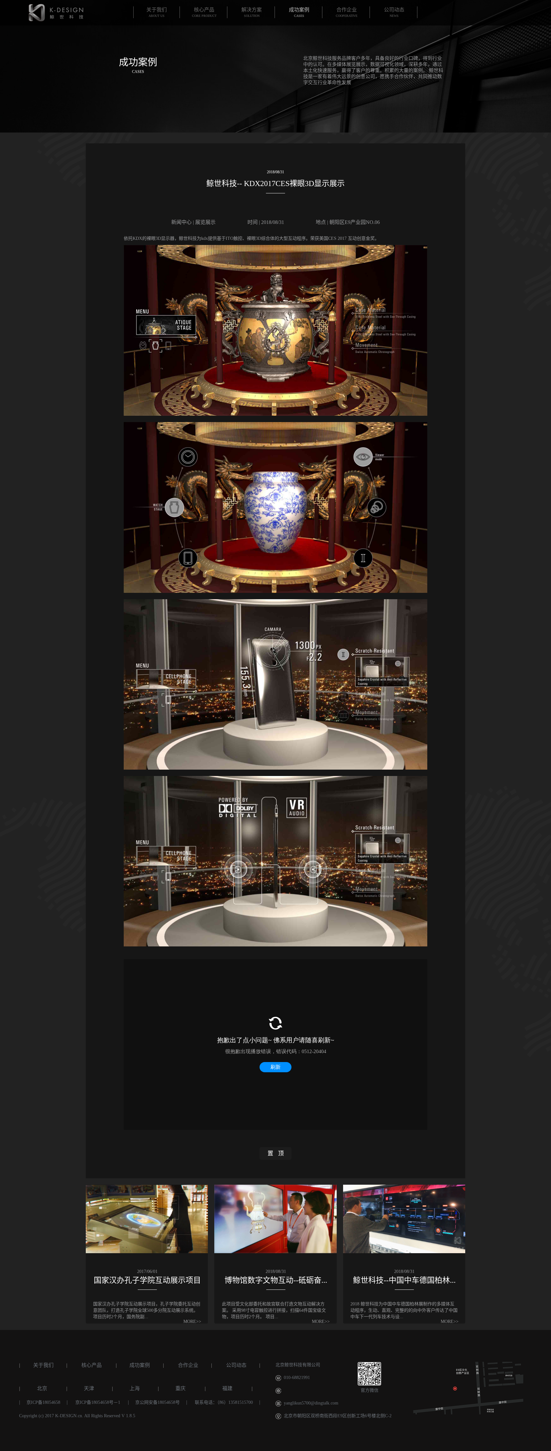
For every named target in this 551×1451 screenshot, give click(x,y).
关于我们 (43, 1365)
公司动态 (236, 1365)
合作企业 (188, 1365)
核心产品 (91, 1365)
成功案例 (139, 1365)
